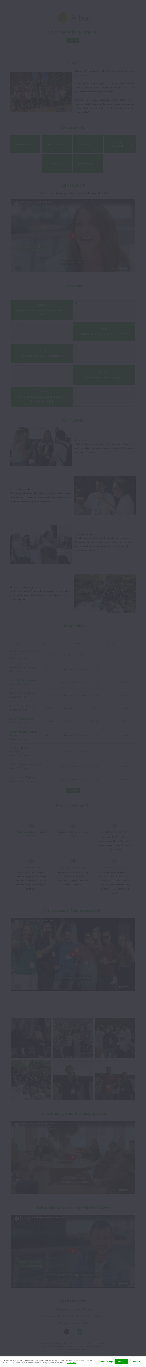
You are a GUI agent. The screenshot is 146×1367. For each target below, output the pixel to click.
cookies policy (72, 1363)
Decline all (137, 1362)
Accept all (121, 1362)
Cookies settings (106, 1362)
